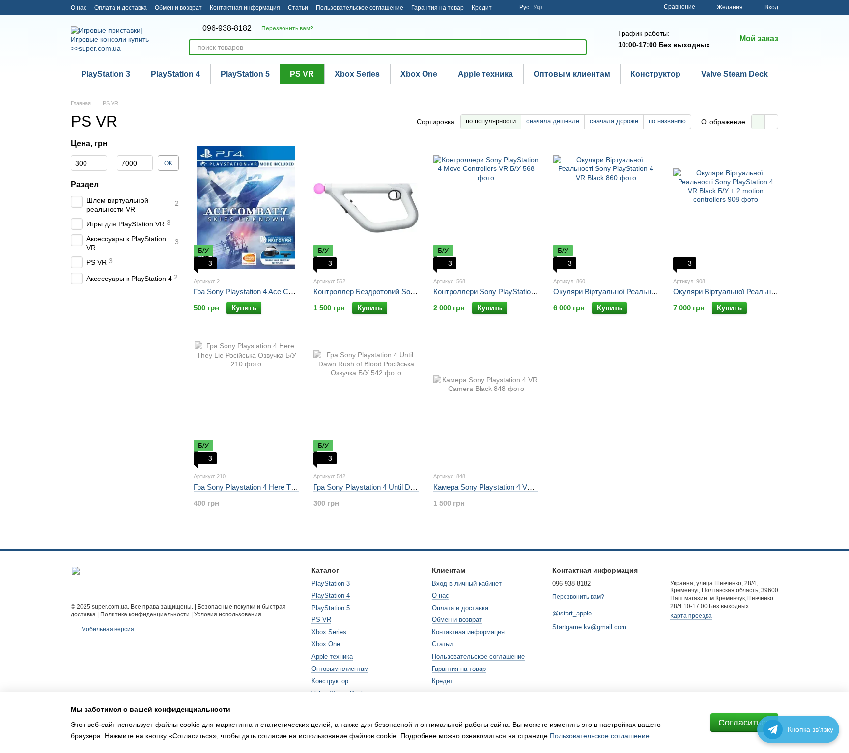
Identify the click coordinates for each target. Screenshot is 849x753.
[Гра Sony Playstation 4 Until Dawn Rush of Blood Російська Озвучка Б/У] (366, 402)
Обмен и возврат (178, 7)
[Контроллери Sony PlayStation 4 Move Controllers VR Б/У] (485, 207)
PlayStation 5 (245, 74)
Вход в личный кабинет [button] (467, 583)
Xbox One (418, 74)
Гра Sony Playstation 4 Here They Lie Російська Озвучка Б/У (293, 487)
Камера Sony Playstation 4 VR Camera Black (507, 487)
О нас (78, 7)
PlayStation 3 (105, 74)
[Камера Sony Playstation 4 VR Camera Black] (485, 402)
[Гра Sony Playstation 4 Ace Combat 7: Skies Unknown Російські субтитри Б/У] (246, 207)
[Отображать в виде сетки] (758, 121)
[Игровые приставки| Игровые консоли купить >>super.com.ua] (107, 577)
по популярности (491, 121)
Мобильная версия (107, 629)
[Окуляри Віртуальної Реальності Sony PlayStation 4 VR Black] (605, 207)
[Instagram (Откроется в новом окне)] (505, 7)
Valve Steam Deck (734, 74)
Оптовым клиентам (572, 74)
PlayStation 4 (175, 74)
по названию (667, 121)
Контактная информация (245, 7)
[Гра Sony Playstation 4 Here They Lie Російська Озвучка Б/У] (246, 402)
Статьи (298, 7)
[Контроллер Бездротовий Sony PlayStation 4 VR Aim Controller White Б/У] (366, 207)
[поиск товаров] (579, 47)
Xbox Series (357, 74)
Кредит (482, 7)
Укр (537, 7)
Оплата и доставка (120, 7)
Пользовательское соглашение (359, 7)
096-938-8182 (227, 28)
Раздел (85, 184)
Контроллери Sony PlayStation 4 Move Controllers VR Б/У (528, 291)
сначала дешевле (552, 121)
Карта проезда (691, 616)
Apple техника (485, 74)
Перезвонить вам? (287, 28)
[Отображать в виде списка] (771, 121)
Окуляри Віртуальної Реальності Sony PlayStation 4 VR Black (656, 291)
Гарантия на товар (437, 7)
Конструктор (655, 74)
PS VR (302, 74)
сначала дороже (614, 121)
